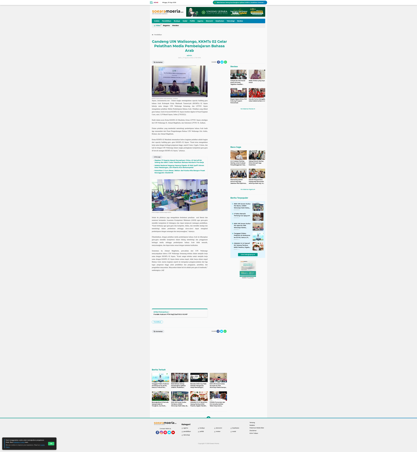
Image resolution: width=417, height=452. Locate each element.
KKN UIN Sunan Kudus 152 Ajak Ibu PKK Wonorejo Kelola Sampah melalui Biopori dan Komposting (242, 225)
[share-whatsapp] (225, 62)
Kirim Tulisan (254, 433)
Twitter (170, 435)
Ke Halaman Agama (247, 189)
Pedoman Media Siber (257, 428)
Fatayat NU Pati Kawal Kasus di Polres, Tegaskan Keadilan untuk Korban (237, 82)
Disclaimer (253, 430)
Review (240, 21)
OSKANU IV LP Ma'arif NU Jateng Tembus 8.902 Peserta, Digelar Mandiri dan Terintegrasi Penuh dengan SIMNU (242, 245)
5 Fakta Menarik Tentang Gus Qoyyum (242, 214)
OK (51, 444)
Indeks (156, 21)
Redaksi (252, 425)
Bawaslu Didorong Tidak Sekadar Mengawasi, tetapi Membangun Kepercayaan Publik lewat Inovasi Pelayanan (241, 2)
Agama (200, 21)
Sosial (185, 21)
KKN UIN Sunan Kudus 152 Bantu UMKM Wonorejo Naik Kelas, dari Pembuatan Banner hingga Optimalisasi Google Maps (242, 206)
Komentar (159, 62)
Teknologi (231, 21)
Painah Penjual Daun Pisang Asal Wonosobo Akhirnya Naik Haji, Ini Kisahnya (256, 181)
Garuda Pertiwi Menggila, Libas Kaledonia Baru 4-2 (257, 100)
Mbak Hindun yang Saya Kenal (257, 81)
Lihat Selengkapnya (247, 254)
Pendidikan (166, 21)
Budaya (177, 21)
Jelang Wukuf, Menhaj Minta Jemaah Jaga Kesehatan (256, 163)
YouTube (174, 435)
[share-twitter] (221, 62)
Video (158, 25)
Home (156, 2)
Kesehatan (220, 21)
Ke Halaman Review (247, 109)
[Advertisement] (218, 98)
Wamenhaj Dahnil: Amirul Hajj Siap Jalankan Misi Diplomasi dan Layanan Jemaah (238, 181)
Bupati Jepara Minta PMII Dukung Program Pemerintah (238, 101)
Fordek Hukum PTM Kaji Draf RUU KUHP (171, 314)
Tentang (252, 422)
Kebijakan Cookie (19, 442)
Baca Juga (235, 147)
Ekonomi (209, 21)
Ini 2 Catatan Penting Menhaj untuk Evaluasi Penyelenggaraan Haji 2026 (237, 163)
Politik (192, 21)
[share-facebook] (218, 62)
